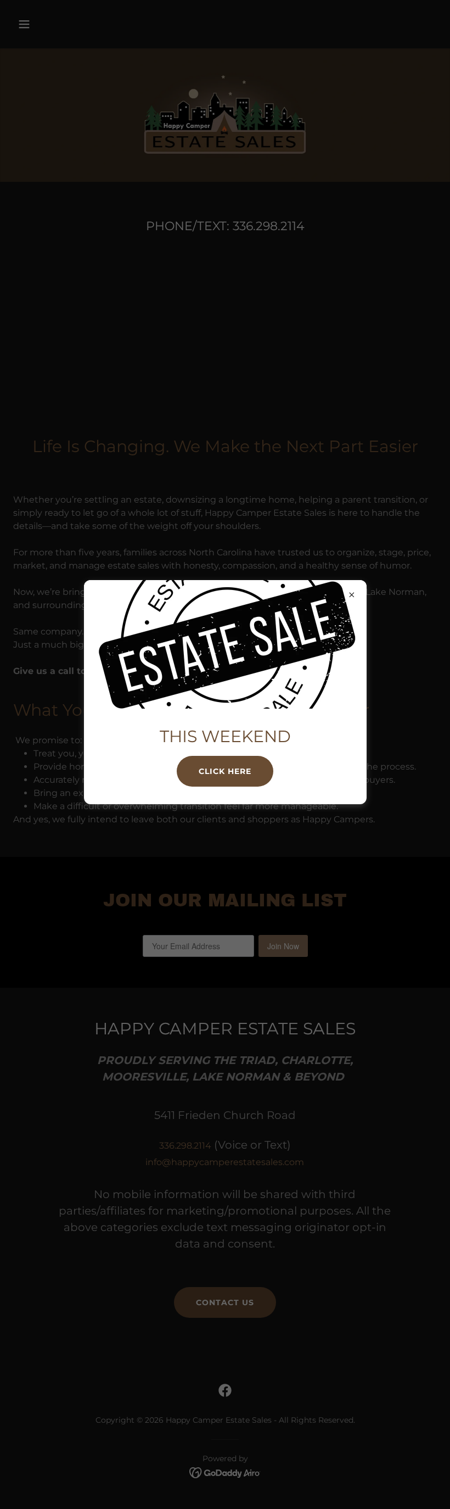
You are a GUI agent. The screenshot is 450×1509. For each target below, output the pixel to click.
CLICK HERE (225, 771)
